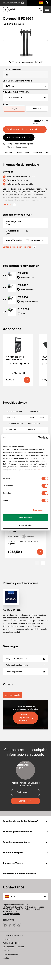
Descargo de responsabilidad (13, 947)
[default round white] (43, 563)
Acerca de (7, 153)
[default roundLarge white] (47, 41)
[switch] (45, 486)
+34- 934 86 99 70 (10, 911)
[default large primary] (27, 380)
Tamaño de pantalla (12, 70)
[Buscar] (41, 3)
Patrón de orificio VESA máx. (16, 92)
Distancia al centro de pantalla (17, 81)
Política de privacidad (11, 943)
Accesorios (37, 153)
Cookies (6, 951)
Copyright (6, 939)
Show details (38, 510)
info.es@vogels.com (11, 914)
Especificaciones (23, 153)
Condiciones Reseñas (11, 954)
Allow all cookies (25, 518)
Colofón (6, 958)
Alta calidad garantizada (17, 147)
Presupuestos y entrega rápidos (20, 144)
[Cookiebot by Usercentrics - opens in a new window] (38, 437)
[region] (25, 41)
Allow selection (25, 525)
